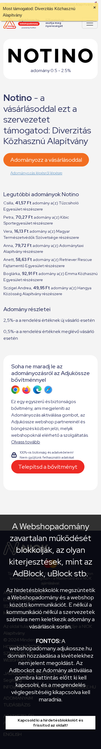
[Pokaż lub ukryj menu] (90, 23)
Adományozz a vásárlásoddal (46, 159)
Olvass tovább (25, 442)
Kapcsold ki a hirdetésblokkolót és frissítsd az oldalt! (50, 723)
